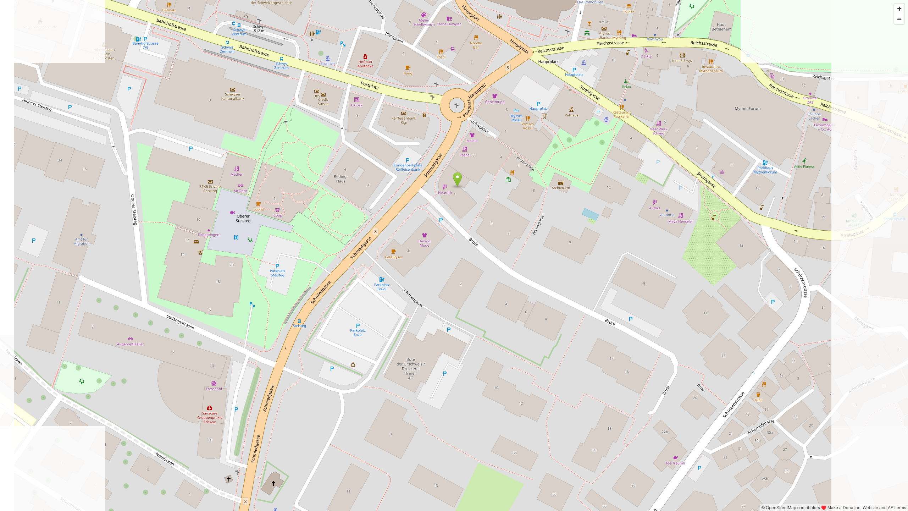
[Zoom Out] (899, 19)
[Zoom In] (899, 9)
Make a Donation (843, 507)
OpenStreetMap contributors (793, 507)
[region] (454, 255)
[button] (457, 179)
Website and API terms (884, 507)
